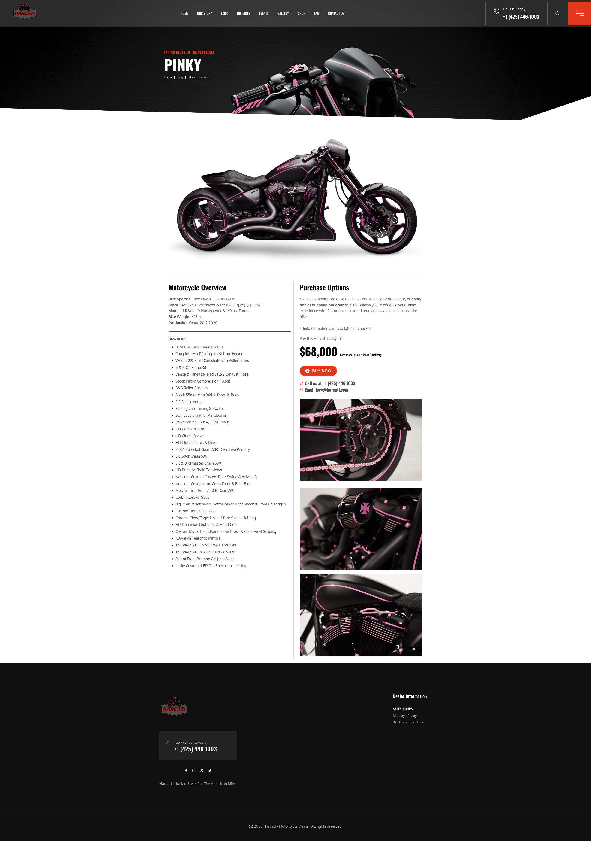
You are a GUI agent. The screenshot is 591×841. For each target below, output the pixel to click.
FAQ (316, 13)
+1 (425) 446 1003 (195, 748)
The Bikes (243, 13)
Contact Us (336, 13)
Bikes (191, 77)
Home (184, 13)
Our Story (204, 13)
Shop (301, 13)
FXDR (224, 13)
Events (263, 13)
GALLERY (283, 13)
